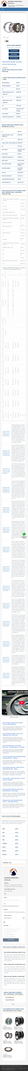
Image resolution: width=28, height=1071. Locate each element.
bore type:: (5, 113)
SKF (3, 832)
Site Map (15, 1066)
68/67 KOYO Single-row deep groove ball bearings (6, 569)
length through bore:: (8, 117)
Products (7, 12)
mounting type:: (6, 168)
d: (2, 89)
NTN (3, 836)
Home (2, 12)
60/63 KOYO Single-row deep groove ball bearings (6, 624)
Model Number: (6, 86)
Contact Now (14, 51)
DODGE (4, 854)
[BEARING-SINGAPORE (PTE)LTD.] (4, 3)
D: (2, 97)
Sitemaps (20, 1066)
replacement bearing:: (8, 179)
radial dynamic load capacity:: (8, 93)
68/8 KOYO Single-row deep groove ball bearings (6, 660)
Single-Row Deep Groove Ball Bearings (18, 12)
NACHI (4, 851)
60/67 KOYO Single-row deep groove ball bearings (6, 434)
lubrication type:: (7, 164)
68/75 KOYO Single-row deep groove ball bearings (6, 530)
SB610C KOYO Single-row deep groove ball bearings (6, 453)
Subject (5, 909)
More (13, 1004)
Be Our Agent (14, 58)
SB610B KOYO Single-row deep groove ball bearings (6, 490)
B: (2, 105)
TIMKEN (4, 843)
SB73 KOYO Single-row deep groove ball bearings (6, 510)
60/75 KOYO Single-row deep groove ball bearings (6, 549)
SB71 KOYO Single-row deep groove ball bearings (6, 588)
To (4, 903)
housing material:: (7, 176)
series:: (4, 172)
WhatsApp (14, 54)
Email (5, 897)
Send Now (11, 940)
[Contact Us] (24, 535)
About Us (3, 1066)
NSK (3, 829)
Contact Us (9, 1066)
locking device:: (6, 182)
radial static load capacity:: (7, 101)
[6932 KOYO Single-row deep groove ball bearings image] (14, 27)
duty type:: (5, 160)
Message (5, 925)
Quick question (8, 915)
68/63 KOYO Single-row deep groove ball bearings (6, 676)
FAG (3, 840)
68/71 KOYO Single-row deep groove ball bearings (6, 644)
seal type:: (5, 109)
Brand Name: (6, 83)
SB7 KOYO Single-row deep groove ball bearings (6, 471)
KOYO (4, 847)
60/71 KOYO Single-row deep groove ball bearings (6, 606)
